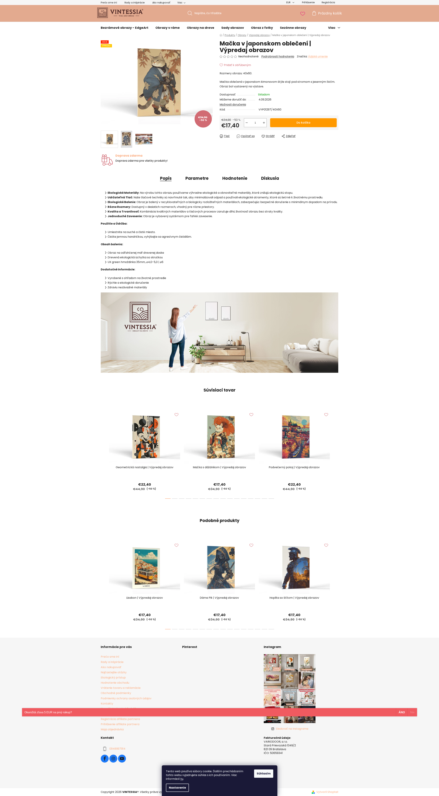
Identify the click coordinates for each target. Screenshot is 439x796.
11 (243, 498)
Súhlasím (264, 773)
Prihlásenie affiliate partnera (120, 724)
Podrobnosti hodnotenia (277, 56)
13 (257, 498)
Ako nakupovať (161, 2)
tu (181, 779)
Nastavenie (177, 788)
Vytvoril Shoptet (327, 792)
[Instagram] (113, 759)
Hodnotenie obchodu (115, 683)
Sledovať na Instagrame (292, 729)
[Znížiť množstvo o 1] (246, 122)
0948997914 (117, 749)
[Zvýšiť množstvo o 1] (264, 122)
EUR (288, 2)
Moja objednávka (112, 729)
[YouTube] (122, 759)
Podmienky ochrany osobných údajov (126, 698)
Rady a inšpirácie (135, 2)
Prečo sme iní (109, 2)
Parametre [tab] (197, 178)
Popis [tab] (166, 178)
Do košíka (303, 123)
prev (103, 453)
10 (237, 498)
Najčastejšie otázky (114, 672)
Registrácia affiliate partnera (120, 719)
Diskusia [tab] (270, 178)
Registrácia (328, 2)
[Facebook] (105, 759)
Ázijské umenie (318, 56)
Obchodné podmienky (116, 693)
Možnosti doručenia (233, 105)
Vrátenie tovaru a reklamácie (121, 688)
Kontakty (107, 704)
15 (271, 498)
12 (250, 498)
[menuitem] (124, 28)
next (335, 453)
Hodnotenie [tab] (234, 178)
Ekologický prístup (113, 678)
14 (264, 498)
